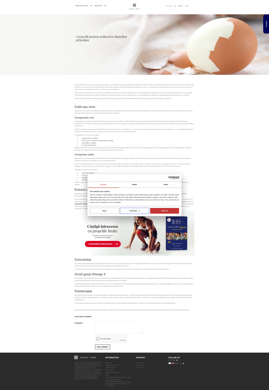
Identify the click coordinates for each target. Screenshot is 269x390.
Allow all (164, 211)
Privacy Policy (109, 370)
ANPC (107, 375)
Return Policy (140, 367)
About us (108, 363)
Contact (266, 24)
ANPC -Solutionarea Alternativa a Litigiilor (118, 377)
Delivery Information (112, 365)
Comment (78, 323)
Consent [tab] (103, 184)
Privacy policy (117, 383)
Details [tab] (134, 184)
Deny (104, 211)
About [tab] (166, 184)
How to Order (140, 365)
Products (98, 6)
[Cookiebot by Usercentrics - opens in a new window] (170, 177)
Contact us (139, 363)
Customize (133, 211)
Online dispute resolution (113, 380)
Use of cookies (110, 367)
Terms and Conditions (112, 372)
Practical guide (81, 6)
